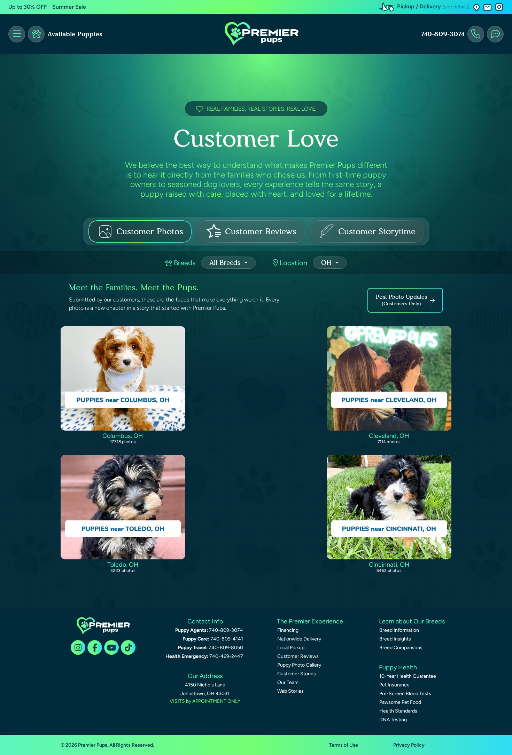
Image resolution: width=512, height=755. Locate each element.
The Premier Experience (310, 621)
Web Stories (290, 691)
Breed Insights (395, 639)
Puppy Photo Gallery (299, 665)
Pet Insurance (394, 685)
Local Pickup (290, 648)
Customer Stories (296, 674)
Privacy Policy (409, 745)
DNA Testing (393, 720)
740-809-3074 (443, 34)
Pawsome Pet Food (400, 702)
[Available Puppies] (36, 34)
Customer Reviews (298, 656)
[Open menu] (16, 34)
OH (327, 263)
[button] (476, 7)
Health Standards (398, 711)
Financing (287, 630)
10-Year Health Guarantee (407, 676)
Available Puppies (74, 34)
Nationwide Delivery (299, 639)
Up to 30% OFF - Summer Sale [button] (47, 6)
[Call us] (475, 34)
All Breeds (225, 263)
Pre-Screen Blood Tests (405, 694)
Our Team (287, 682)
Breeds (183, 263)
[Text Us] (495, 34)
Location (292, 263)
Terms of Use (343, 745)
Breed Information (399, 630)
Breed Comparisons (400, 648)
